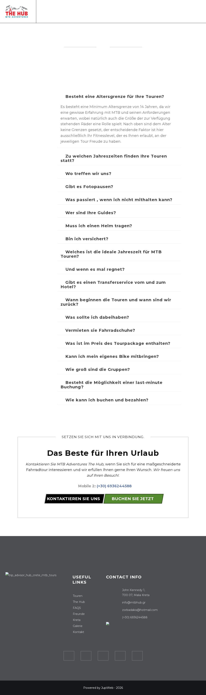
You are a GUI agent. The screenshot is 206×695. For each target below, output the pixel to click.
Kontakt (187, 10)
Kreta (158, 10)
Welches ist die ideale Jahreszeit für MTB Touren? (111, 254)
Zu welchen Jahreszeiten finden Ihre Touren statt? (114, 158)
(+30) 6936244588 (114, 486)
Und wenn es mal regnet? (94, 269)
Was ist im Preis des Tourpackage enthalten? (117, 343)
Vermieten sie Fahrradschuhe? (99, 330)
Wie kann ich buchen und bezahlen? (106, 400)
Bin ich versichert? (86, 238)
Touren (83, 10)
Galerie (172, 10)
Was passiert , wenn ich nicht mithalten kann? (118, 199)
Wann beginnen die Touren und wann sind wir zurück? (116, 302)
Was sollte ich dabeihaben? (96, 317)
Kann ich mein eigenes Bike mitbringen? (111, 356)
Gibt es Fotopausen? (88, 186)
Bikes (131, 10)
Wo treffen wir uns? (87, 173)
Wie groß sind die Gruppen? (97, 369)
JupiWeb (107, 688)
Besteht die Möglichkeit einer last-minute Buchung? (112, 384)
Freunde (79, 614)
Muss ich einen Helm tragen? (98, 225)
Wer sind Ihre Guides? (90, 212)
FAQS (77, 608)
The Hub (144, 10)
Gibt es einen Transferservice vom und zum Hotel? (113, 284)
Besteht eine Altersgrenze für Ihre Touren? (114, 96)
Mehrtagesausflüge (108, 10)
